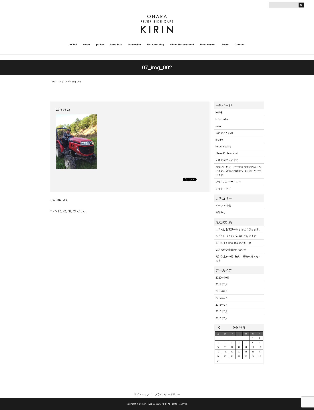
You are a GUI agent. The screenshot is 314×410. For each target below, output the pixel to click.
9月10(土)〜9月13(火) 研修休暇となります (238, 258)
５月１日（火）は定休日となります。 (237, 236)
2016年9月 (222, 304)
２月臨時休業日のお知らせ (231, 249)
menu (86, 44)
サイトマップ (223, 188)
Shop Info (116, 44)
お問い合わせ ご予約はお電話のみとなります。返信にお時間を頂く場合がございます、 (238, 170)
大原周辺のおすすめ (227, 160)
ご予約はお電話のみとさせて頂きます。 (238, 229)
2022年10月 (222, 277)
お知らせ (221, 212)
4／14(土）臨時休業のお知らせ (233, 242)
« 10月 (219, 327)
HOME (73, 44)
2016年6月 (222, 318)
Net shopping (155, 44)
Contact (240, 44)
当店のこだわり (224, 132)
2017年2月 (222, 298)
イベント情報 (223, 205)
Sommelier (134, 44)
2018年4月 (222, 291)
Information (222, 119)
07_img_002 (60, 199)
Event (225, 44)
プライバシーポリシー (228, 181)
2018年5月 (222, 284)
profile (219, 139)
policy (100, 44)
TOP (54, 81)
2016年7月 (222, 311)
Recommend (208, 44)
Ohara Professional (182, 44)
